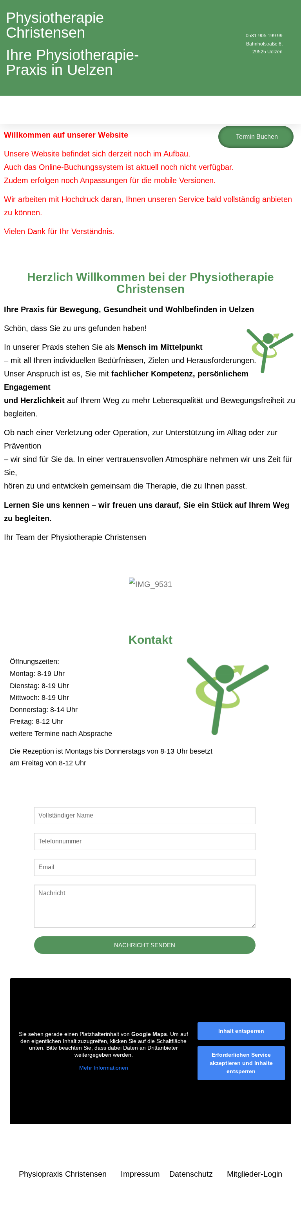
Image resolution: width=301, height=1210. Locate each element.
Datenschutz (191, 1174)
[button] (27, 110)
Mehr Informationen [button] (103, 1068)
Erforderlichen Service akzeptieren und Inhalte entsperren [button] (241, 1063)
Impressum (140, 1174)
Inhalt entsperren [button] (241, 1031)
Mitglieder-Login (254, 1174)
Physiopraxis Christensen (63, 1174)
